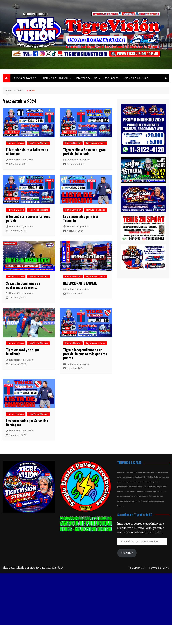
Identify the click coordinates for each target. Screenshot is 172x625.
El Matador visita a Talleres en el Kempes (27, 151)
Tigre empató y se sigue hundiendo (23, 351)
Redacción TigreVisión (21, 159)
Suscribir (127, 553)
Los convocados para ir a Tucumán (80, 218)
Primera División (16, 143)
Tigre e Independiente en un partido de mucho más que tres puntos (85, 353)
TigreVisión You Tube (135, 78)
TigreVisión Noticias (24, 78)
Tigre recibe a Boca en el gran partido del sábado (84, 151)
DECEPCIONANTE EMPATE (80, 283)
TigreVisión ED (136, 568)
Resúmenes (111, 78)
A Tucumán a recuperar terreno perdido (28, 218)
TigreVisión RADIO (159, 568)
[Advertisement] (86, 600)
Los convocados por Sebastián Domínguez (27, 422)
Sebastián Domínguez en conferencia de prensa (23, 285)
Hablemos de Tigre (86, 78)
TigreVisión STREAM (55, 78)
